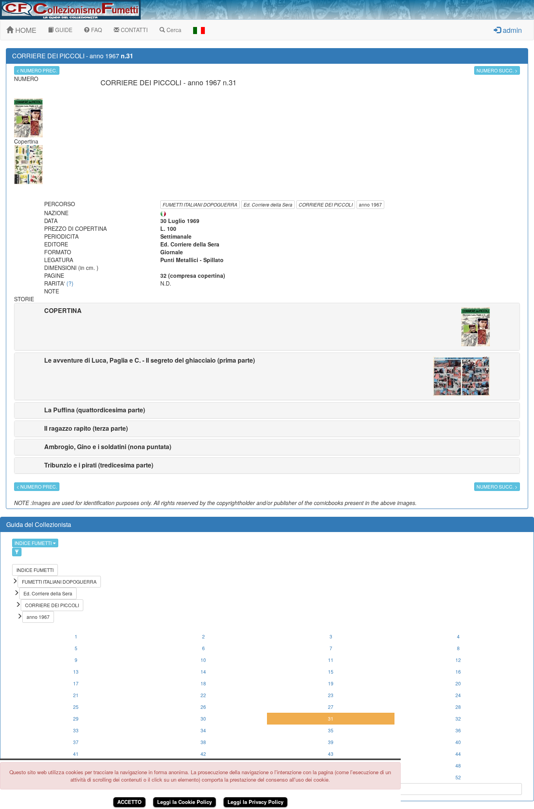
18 (203, 683)
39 (330, 742)
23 (330, 695)
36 (458, 730)
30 (203, 718)
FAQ (96, 30)
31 (330, 718)
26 (203, 706)
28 (458, 706)
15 (330, 671)
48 (458, 765)
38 (203, 742)
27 (330, 706)
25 (76, 706)
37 (76, 742)
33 (76, 730)
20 (458, 683)
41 (76, 753)
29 (76, 718)
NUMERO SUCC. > (497, 70)
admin (511, 30)
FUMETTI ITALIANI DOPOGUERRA (200, 204)
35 (330, 730)
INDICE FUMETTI (33, 542)
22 (203, 695)
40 (458, 742)
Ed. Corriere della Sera (268, 204)
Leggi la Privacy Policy (255, 801)
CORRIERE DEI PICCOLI (326, 204)
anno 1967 (370, 204)
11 (330, 659)
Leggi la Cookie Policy (184, 801)
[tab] (267, 326)
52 (458, 777)
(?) (69, 283)
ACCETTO (129, 801)
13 (76, 671)
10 (203, 659)
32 (458, 718)
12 (458, 659)
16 (458, 671)
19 (330, 683)
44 (458, 753)
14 (203, 671)
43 (330, 753)
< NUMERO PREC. (36, 70)
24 (458, 695)
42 (203, 753)
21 (76, 695)
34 (203, 730)
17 (76, 683)
